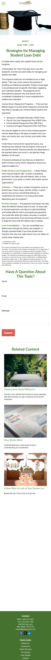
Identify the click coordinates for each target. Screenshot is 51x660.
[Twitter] (25, 633)
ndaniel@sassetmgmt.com (25, 629)
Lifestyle (25, 658)
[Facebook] (21, 633)
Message (5, 310)
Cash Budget (25, 655)
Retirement (25, 643)
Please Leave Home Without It (19, 389)
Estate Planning (25, 649)
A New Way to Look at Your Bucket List (24, 488)
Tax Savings (25, 652)
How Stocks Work (13, 440)
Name (4, 281)
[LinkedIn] (29, 633)
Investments (25, 646)
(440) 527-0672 (28, 619)
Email (4, 296)
